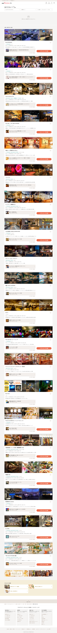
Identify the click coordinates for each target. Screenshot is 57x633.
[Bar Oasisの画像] (28, 386)
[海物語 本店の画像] (28, 467)
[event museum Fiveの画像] (28, 89)
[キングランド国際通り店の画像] (28, 197)
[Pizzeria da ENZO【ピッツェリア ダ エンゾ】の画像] (28, 413)
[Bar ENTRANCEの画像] (28, 35)
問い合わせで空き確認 (44, 159)
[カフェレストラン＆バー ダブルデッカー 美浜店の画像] (28, 359)
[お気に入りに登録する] (50, 42)
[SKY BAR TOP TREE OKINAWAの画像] (28, 116)
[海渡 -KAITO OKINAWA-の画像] (28, 278)
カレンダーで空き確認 (44, 105)
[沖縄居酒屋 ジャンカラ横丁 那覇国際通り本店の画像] (28, 440)
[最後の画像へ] (51, 35)
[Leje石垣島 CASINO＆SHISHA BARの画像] (28, 224)
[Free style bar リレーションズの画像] (28, 332)
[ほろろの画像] (28, 305)
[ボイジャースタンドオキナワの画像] (28, 251)
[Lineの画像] (28, 62)
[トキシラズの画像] (28, 170)
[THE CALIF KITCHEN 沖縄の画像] (28, 548)
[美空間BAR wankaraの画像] (28, 494)
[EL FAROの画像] (28, 521)
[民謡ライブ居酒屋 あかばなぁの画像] (28, 143)
